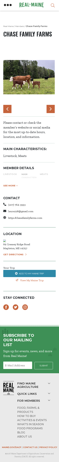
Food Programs (30, 428)
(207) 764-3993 (17, 204)
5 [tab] (27, 109)
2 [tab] (17, 109)
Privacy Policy (48, 447)
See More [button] (9, 185)
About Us (24, 436)
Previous (7, 109)
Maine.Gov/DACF (11, 447)
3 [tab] (20, 109)
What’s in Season (30, 424)
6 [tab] (30, 109)
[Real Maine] (31, 5)
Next (51, 109)
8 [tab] (37, 109)
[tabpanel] (29, 77)
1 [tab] (14, 109)
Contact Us (30, 447)
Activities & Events (32, 420)
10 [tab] (43, 109)
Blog (21, 432)
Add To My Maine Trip (31, 273)
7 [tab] (34, 109)
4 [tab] (24, 109)
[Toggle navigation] (7, 5)
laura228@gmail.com (20, 211)
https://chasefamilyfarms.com (25, 217)
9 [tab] (40, 109)
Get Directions (13, 254)
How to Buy (26, 416)
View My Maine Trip (32, 280)
